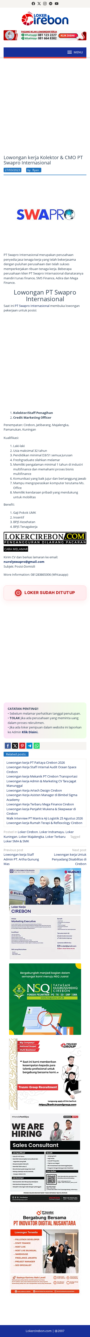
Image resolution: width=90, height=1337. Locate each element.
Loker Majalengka (31, 836)
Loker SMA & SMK (16, 841)
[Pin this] (22, 746)
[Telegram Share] (29, 746)
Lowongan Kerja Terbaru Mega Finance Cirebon (40, 804)
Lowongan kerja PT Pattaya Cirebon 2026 (35, 762)
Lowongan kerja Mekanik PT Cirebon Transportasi (41, 776)
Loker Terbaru (55, 836)
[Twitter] (39, 4)
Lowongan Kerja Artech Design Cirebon (34, 790)
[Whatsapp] (37, 746)
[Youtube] (57, 4)
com (41, 561)
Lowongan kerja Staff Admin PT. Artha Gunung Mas (21, 857)
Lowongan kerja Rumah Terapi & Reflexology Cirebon (44, 823)
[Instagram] (45, 4)
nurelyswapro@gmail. (21, 561)
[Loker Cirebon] (45, 19)
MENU (78, 52)
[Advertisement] (45, 106)
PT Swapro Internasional (32, 306)
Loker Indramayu (51, 832)
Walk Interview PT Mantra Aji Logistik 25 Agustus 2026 (44, 818)
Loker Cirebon (28, 832)
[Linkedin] (51, 4)
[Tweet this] (15, 746)
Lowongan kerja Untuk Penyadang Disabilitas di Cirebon (69, 857)
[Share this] (8, 746)
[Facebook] (33, 4)
